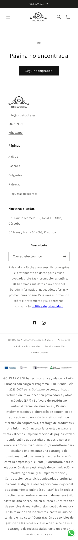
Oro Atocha (23, 339)
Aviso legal (64, 339)
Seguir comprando (39, 71)
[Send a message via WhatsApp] (71, 533)
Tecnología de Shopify (41, 339)
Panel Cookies (40, 352)
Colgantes (15, 175)
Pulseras (14, 184)
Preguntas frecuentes (23, 194)
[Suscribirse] (64, 256)
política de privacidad (47, 306)
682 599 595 (16, 124)
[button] (8, 16)
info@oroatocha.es (22, 115)
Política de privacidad (28, 346)
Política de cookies (55, 346)
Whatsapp (16, 132)
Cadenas (14, 166)
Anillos (13, 156)
